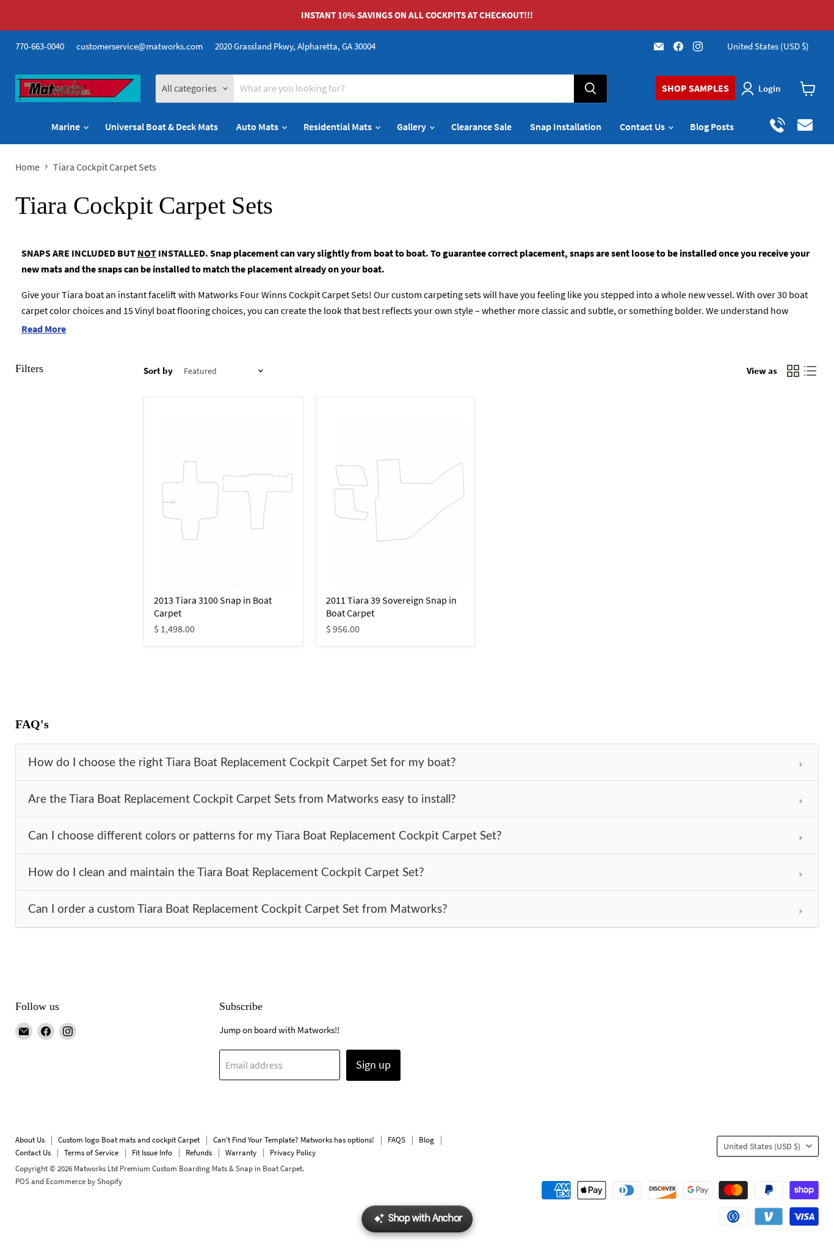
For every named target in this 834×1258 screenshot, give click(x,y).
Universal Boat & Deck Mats (161, 126)
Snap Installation (565, 126)
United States (768, 46)
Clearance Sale (481, 126)
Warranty (240, 1152)
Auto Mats (258, 126)
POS (22, 1181)
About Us (30, 1140)
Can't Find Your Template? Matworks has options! (293, 1140)
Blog (426, 1140)
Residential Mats (338, 126)
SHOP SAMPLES (695, 88)
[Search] (590, 89)
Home (27, 166)
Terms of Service (91, 1152)
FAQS (396, 1140)
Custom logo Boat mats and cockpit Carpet (129, 1140)
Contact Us (643, 126)
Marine (66, 126)
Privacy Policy (293, 1152)
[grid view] (793, 370)
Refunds (199, 1152)
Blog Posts (712, 126)
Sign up (373, 1065)
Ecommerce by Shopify (84, 1181)
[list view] (810, 370)
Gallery (412, 126)
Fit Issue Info (152, 1152)
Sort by (158, 370)
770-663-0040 (39, 46)
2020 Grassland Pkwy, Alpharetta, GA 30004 (295, 46)
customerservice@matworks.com (139, 46)
